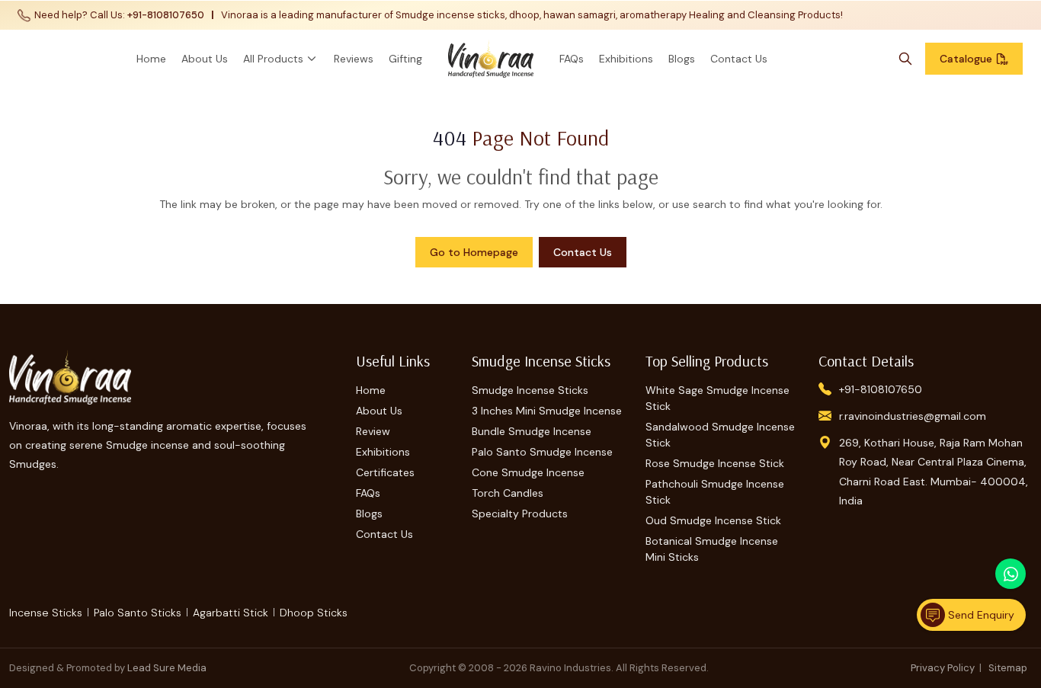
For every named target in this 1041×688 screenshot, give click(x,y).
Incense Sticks (45, 612)
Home (151, 59)
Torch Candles (507, 493)
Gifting (405, 59)
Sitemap (1007, 667)
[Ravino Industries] (491, 59)
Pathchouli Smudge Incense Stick (714, 492)
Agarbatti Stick (230, 612)
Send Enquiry (979, 615)
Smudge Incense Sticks (530, 390)
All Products (273, 59)
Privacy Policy (943, 667)
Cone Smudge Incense (528, 472)
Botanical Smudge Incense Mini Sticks (711, 549)
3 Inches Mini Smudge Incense (547, 411)
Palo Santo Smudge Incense (542, 452)
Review (373, 431)
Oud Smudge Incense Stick (713, 520)
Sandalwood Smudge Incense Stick (720, 435)
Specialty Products (520, 513)
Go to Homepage (474, 252)
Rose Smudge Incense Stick (714, 463)
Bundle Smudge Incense (531, 431)
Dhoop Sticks (314, 612)
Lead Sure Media (167, 667)
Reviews (353, 59)
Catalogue (966, 59)
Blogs (681, 59)
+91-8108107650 (165, 14)
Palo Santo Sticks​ (137, 612)
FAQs (571, 59)
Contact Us (738, 59)
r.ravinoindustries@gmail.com (912, 416)
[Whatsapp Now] (1010, 573)
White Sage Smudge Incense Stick (717, 398)
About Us (204, 59)
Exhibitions (626, 59)
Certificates (385, 472)
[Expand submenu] (312, 59)
